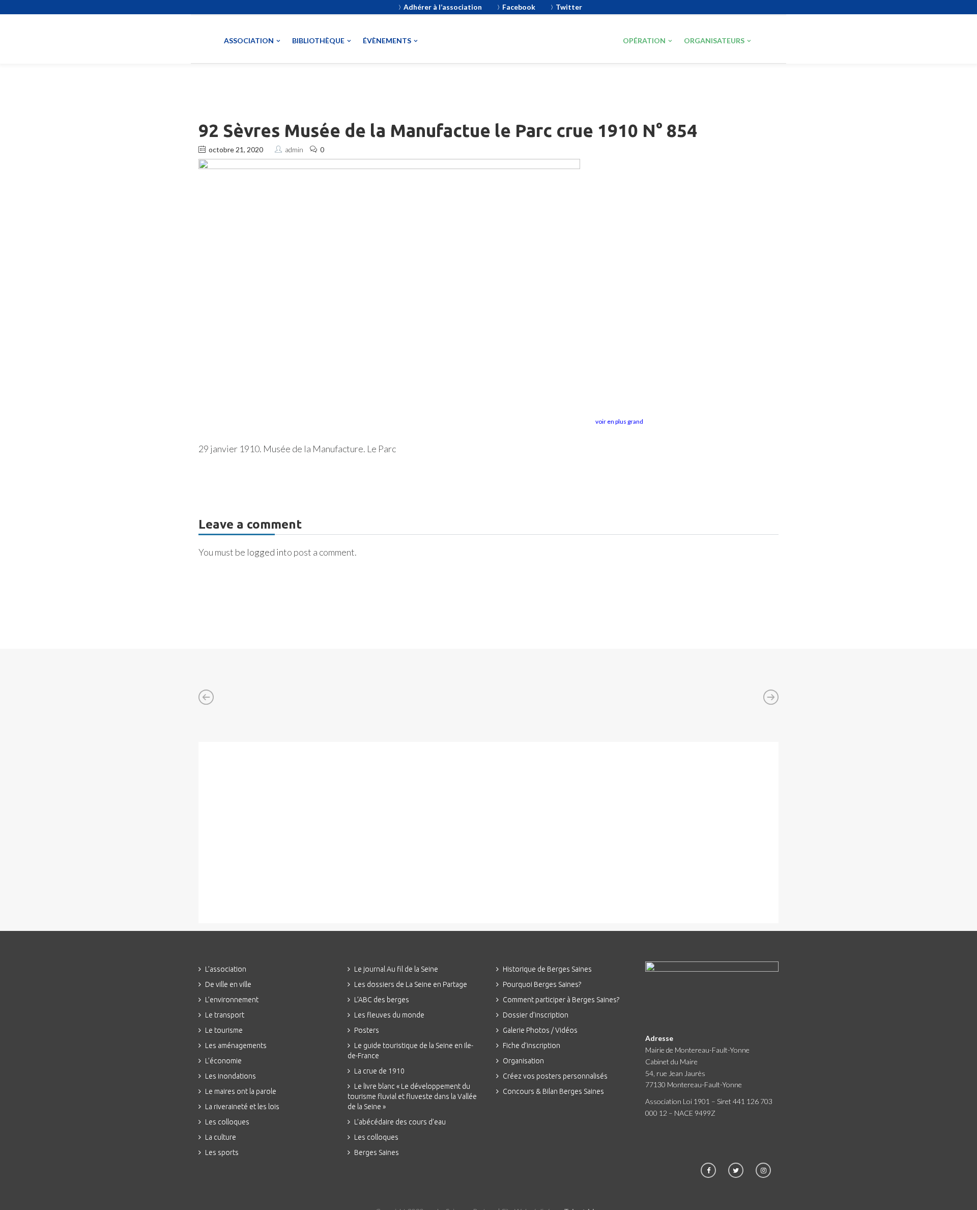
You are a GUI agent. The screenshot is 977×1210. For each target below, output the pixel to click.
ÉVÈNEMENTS (387, 40)
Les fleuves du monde (389, 1015)
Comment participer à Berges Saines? (561, 1000)
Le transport (224, 1015)
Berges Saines (376, 1152)
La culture (220, 1137)
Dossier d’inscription (535, 1015)
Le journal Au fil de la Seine (396, 969)
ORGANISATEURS (714, 40)
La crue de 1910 (379, 1071)
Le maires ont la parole (240, 1091)
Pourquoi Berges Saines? (542, 984)
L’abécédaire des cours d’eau (400, 1122)
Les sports (222, 1152)
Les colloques (227, 1122)
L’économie (223, 1061)
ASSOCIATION (249, 40)
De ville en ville (228, 984)
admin (294, 149)
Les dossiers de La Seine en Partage (410, 984)
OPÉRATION (644, 40)
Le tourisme (224, 1030)
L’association (225, 969)
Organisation (523, 1061)
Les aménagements (236, 1045)
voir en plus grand (619, 421)
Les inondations (230, 1076)
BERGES (573, 39)
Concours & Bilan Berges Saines (553, 1091)
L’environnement (231, 1000)
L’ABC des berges (381, 1000)
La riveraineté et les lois (242, 1107)
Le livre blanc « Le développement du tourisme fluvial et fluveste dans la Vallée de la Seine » (412, 1096)
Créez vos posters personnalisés (555, 1076)
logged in (265, 552)
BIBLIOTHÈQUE (318, 40)
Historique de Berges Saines (547, 969)
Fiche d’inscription (531, 1045)
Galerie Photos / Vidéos (540, 1030)
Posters (366, 1030)
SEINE (476, 40)
